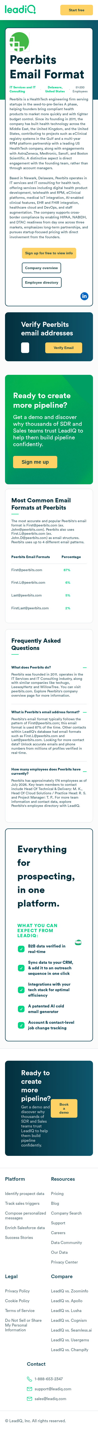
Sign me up (35, 462)
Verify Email (64, 348)
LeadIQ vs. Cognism (69, 1321)
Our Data (59, 1252)
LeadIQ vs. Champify (69, 1350)
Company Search (66, 1213)
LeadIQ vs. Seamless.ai (71, 1330)
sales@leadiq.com (50, 1399)
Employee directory (41, 282)
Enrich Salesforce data (25, 1228)
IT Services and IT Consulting (34, 679)
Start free (76, 10)
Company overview (41, 268)
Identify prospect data (24, 1194)
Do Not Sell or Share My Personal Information (23, 1325)
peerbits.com (21, 691)
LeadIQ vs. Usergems (70, 1340)
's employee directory (35, 806)
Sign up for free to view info (49, 253)
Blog (55, 1204)
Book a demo (64, 1108)
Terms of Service (20, 1311)
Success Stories (19, 1238)
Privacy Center (64, 1262)
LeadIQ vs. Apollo (66, 1301)
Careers (58, 1233)
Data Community (66, 1243)
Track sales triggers (22, 1204)
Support (58, 1223)
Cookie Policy (17, 1301)
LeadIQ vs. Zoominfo (69, 1291)
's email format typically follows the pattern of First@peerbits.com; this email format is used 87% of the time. (48, 732)
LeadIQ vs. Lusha (66, 1311)
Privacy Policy (17, 1291)
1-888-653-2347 (49, 1379)
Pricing (57, 1194)
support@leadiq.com (53, 1389)
